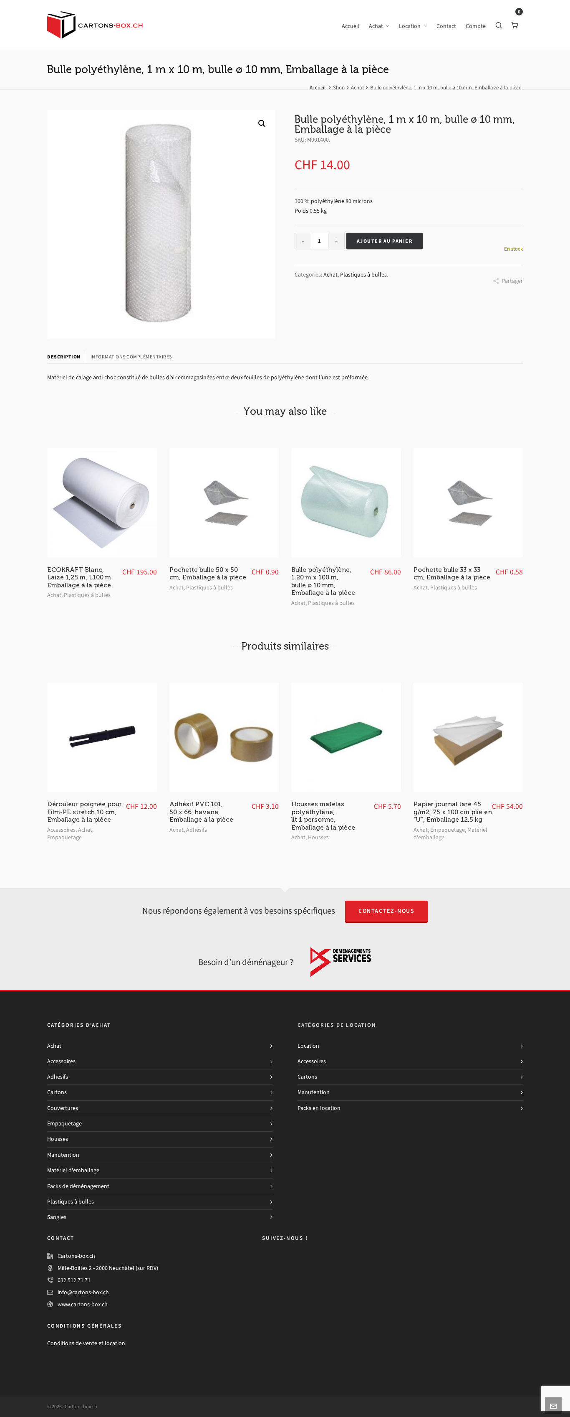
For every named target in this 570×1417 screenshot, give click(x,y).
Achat (357, 87)
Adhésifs (196, 830)
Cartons (57, 1092)
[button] (262, 123)
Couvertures (62, 1108)
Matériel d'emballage (73, 1170)
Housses (318, 837)
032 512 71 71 (74, 1280)
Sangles (56, 1217)
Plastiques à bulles (363, 275)
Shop (339, 87)
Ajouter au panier (385, 241)
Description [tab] (64, 356)
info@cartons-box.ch (83, 1292)
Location (308, 1046)
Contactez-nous (386, 911)
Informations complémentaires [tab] (131, 356)
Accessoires (61, 830)
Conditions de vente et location (86, 1343)
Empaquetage (64, 837)
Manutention (63, 1155)
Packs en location (319, 1108)
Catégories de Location (337, 1024)
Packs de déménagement (78, 1186)
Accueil (317, 87)
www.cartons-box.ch (83, 1304)
